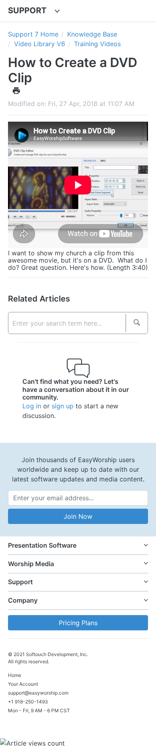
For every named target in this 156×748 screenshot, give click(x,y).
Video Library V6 (39, 44)
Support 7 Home (33, 34)
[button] (78, 545)
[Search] (137, 323)
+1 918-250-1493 (28, 702)
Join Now (78, 516)
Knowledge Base (92, 34)
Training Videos (97, 44)
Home (14, 675)
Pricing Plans (78, 623)
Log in (31, 406)
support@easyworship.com (38, 693)
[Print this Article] (16, 90)
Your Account (23, 684)
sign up (63, 406)
